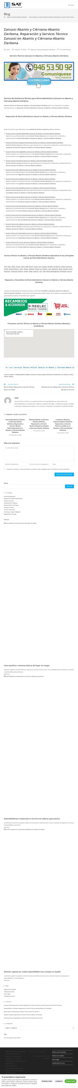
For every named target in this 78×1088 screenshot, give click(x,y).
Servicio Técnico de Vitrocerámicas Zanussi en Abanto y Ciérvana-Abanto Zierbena (32, 206)
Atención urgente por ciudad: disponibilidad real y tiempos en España (32, 972)
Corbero (44, 266)
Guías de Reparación (9, 496)
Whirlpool (63, 271)
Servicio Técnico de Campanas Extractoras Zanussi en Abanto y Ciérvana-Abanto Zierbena (34, 142)
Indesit (37, 269)
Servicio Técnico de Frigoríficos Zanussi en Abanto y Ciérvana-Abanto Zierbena (31, 170)
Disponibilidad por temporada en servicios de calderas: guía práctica (32, 818)
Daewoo (50, 266)
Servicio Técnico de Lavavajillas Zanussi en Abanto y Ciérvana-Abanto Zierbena (31, 188)
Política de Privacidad (10, 989)
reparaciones (57, 374)
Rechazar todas (47, 1081)
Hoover (26, 269)
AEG (5, 266)
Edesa (63, 266)
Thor (40, 271)
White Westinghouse (53, 271)
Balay (13, 266)
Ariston (18, 266)
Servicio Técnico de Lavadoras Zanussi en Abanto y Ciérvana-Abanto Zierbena (30, 179)
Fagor (9, 266)
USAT (8, 50)
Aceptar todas (70, 1081)
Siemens (20, 271)
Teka (44, 271)
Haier (21, 269)
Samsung (14, 271)
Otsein (70, 269)
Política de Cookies (9, 992)
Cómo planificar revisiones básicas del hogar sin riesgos (27, 665)
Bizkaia (44, 374)
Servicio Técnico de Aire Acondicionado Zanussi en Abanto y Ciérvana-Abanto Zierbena (33, 215)
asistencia (34, 374)
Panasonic (7, 271)
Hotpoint (31, 269)
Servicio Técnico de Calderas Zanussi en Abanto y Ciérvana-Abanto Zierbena (30, 224)
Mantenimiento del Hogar (11, 505)
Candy (36, 266)
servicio (66, 374)
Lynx (49, 269)
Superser (36, 271)
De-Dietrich (57, 266)
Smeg (30, 271)
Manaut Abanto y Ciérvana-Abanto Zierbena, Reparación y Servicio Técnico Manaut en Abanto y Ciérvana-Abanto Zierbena (39, 424)
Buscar (6, 483)
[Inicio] (4, 17)
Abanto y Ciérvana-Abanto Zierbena (43, 50)
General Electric (14, 269)
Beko (27, 266)
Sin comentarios (65, 50)
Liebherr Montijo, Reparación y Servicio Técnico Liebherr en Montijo (23, 1015)
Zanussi (69, 271)
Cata (39, 266)
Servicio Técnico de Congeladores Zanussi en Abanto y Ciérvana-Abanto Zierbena (32, 152)
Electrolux (69, 266)
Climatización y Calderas (11, 503)
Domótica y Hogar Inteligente (12, 512)
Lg (40, 269)
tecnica (71, 374)
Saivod (26, 271)
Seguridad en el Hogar (10, 514)
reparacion (49, 374)
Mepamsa (55, 269)
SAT (62, 374)
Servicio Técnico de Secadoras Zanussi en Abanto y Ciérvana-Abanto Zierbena (30, 197)
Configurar (58, 1081)
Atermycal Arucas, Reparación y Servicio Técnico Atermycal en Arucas (23, 1018)
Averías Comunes (9, 501)
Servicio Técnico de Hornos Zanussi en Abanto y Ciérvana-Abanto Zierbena (29, 161)
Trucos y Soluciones (9, 509)
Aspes (23, 266)
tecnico (6, 376)
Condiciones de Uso (9, 996)
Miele (60, 269)
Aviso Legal (7, 994)
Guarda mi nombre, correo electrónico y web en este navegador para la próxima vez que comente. (38, 469)
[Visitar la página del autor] (8, 400)
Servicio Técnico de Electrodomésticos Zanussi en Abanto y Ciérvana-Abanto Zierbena (33, 133)
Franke (6, 269)
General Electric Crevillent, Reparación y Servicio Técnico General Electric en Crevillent (28, 1008)
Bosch (31, 266)
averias (39, 374)
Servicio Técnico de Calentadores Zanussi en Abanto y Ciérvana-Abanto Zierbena (31, 233)
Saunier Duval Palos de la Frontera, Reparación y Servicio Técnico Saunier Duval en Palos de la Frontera (33, 1005)
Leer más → (7, 674)
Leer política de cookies (9, 1085)
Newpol (65, 269)
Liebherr (45, 269)
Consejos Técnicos (9, 507)
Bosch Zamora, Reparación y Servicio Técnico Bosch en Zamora (21, 1011)
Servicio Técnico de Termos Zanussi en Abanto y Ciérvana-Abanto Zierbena (30, 242)
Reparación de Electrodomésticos (13, 498)
